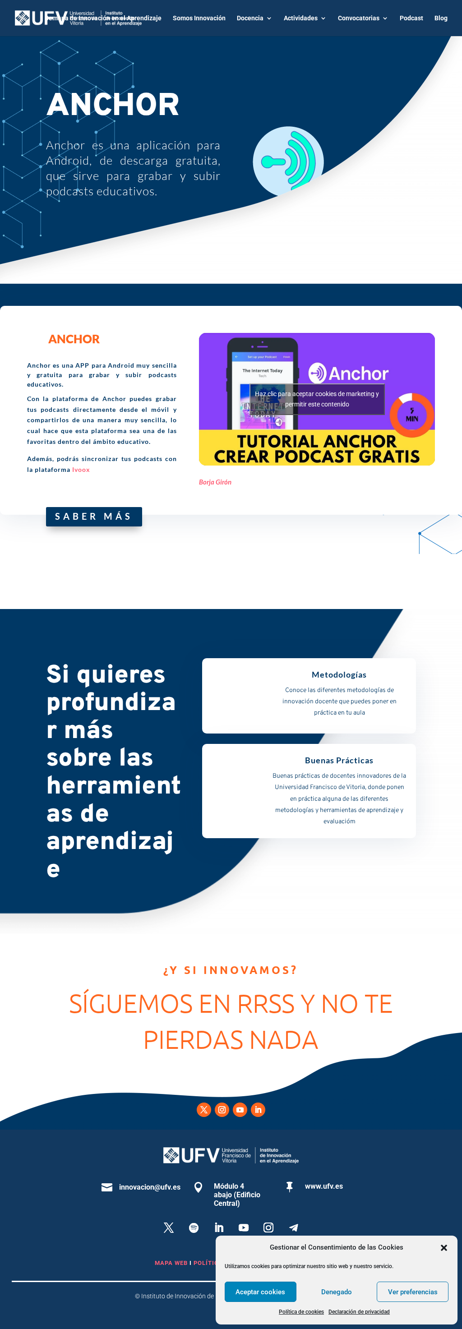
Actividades (301, 18)
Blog (441, 18)
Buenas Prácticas (339, 760)
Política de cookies (301, 1312)
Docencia (250, 18)
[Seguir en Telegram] (293, 1227)
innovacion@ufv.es (149, 1187)
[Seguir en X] (204, 1110)
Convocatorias (358, 18)
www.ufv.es (324, 1186)
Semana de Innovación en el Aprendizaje (103, 18)
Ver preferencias (413, 1292)
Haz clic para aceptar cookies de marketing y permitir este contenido (317, 399)
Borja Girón (215, 482)
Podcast (411, 18)
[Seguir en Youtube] (240, 1110)
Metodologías (339, 674)
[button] (443, 1247)
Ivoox (81, 469)
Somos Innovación (199, 18)
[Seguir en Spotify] (193, 1227)
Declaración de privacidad (359, 1312)
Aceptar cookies (260, 1292)
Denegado (336, 1292)
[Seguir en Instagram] (222, 1110)
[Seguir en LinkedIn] (258, 1110)
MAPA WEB (171, 1263)
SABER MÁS (94, 516)
